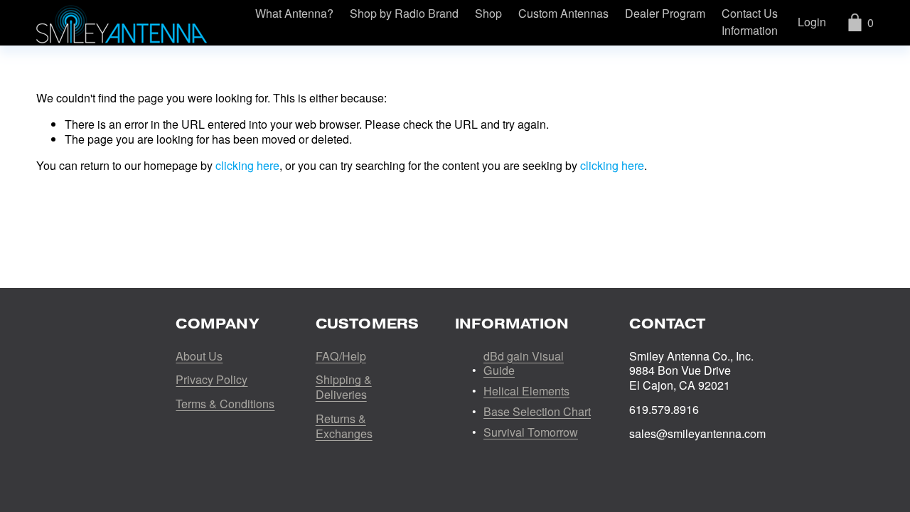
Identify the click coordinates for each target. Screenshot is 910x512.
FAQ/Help (341, 356)
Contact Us (750, 14)
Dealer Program (665, 14)
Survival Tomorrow (530, 432)
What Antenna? (294, 14)
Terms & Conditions (225, 404)
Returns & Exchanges (344, 427)
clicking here (247, 165)
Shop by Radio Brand (404, 14)
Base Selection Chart (537, 412)
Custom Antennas (563, 14)
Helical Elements (526, 391)
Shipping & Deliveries (344, 387)
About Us (199, 356)
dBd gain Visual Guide (523, 364)
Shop (488, 14)
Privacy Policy (211, 380)
